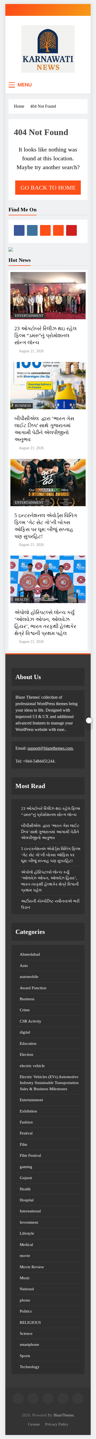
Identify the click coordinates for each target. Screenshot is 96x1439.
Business (23, 406)
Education (28, 1043)
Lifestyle (27, 1233)
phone (25, 1300)
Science (26, 1333)
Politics (26, 1311)
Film (23, 1144)
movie (25, 1255)
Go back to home (48, 187)
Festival (26, 1133)
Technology (29, 1367)
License (34, 1424)
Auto (24, 965)
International (30, 1211)
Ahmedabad (30, 954)
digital (25, 1032)
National (27, 1289)
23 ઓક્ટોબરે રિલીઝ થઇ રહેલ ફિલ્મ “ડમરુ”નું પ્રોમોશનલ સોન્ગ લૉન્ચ (45, 335)
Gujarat (26, 1178)
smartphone (29, 1344)
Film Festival (30, 1155)
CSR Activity (30, 1021)
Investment (29, 1222)
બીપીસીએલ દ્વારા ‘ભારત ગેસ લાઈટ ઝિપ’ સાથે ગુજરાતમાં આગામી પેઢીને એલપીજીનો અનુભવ (50, 832)
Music (25, 1278)
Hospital (27, 1200)
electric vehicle (32, 1066)
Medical (26, 1244)
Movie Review (32, 1267)
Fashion (26, 1122)
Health (21, 599)
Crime (25, 1010)
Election (26, 1054)
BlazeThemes (64, 1415)
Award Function (33, 988)
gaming (26, 1167)
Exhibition (28, 1111)
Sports (25, 1356)
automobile (29, 976)
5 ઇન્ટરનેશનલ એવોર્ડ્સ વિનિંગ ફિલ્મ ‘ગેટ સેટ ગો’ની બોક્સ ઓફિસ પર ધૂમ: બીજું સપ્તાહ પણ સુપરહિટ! (51, 855)
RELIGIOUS (30, 1322)
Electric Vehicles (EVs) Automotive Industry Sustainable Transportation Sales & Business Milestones (49, 1083)
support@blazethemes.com (50, 748)
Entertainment (29, 316)
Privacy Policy (56, 1424)
